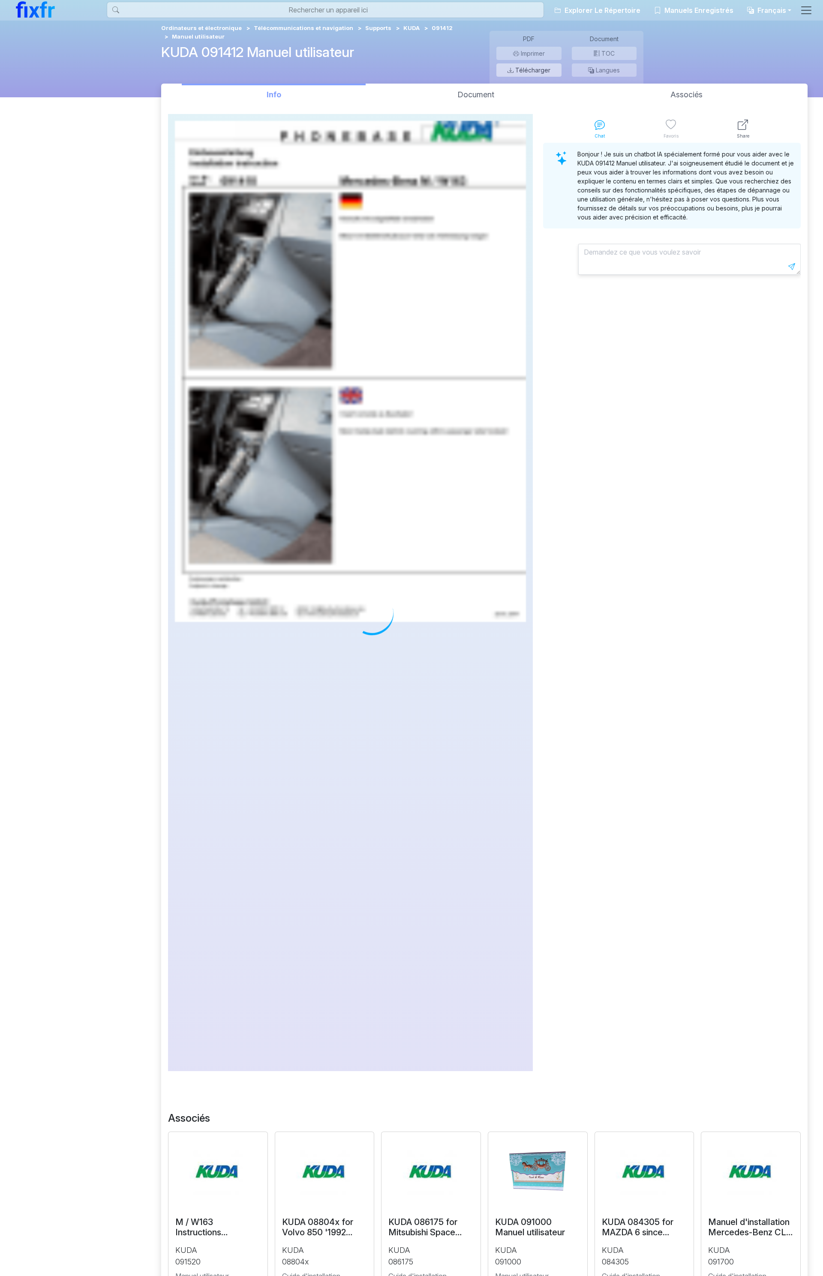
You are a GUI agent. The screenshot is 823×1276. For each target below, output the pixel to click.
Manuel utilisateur (198, 36)
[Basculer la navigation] (806, 10)
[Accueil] (35, 9)
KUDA (411, 27)
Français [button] (771, 10)
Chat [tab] (600, 135)
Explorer (601, 10)
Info (274, 94)
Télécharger (532, 70)
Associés (686, 94)
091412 (442, 27)
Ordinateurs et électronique (201, 27)
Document (475, 94)
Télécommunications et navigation (303, 27)
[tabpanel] (672, 607)
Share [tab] (743, 135)
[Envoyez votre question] (792, 266)
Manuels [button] (698, 10)
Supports (378, 27)
